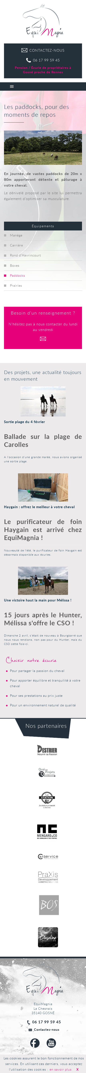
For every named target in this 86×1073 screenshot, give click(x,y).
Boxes (14, 265)
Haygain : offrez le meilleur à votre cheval (39, 507)
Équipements (43, 226)
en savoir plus (61, 1069)
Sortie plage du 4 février (24, 421)
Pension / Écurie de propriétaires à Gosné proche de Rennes (43, 69)
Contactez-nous (46, 1029)
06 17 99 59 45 (46, 60)
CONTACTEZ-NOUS (47, 50)
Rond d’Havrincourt (25, 255)
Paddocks (17, 275)
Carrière (16, 245)
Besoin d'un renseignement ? (43, 313)
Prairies (16, 285)
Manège (16, 235)
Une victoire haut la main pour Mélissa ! (38, 600)
